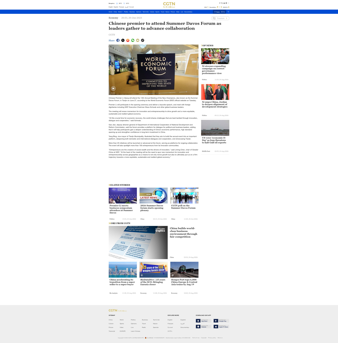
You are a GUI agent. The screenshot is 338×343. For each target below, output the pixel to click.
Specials (156, 327)
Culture (152, 12)
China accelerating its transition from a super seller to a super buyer (122, 282)
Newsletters (212, 7)
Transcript (112, 331)
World (120, 12)
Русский (131, 7)
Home (110, 12)
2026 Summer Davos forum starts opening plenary (151, 208)
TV (224, 12)
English (111, 7)
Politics (126, 12)
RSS (205, 7)
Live (182, 12)
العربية (126, 7)
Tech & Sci (146, 12)
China (115, 12)
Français (121, 7)
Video (177, 12)
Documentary (188, 12)
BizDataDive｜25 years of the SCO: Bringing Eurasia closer (152, 282)
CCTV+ (170, 331)
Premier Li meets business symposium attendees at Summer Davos (121, 209)
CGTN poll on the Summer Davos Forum (183, 206)
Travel (162, 12)
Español (116, 7)
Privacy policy (212, 337)
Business (132, 12)
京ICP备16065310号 (138, 338)
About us (220, 337)
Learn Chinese (135, 331)
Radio (218, 12)
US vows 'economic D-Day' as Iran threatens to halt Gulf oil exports (214, 140)
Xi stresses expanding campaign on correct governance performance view (214, 70)
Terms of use (195, 337)
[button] (113, 88)
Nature (167, 12)
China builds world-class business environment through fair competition (183, 232)
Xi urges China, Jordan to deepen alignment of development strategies (214, 104)
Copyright (203, 337)
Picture (173, 12)
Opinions (138, 12)
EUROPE (123, 331)
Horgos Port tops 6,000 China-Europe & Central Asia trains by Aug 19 (184, 282)
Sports (157, 12)
